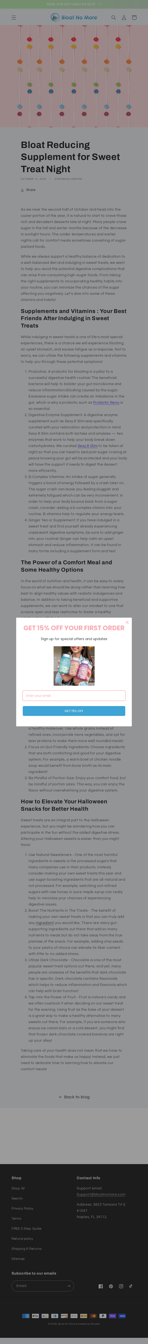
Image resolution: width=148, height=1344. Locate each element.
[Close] (127, 622)
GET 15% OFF (74, 711)
